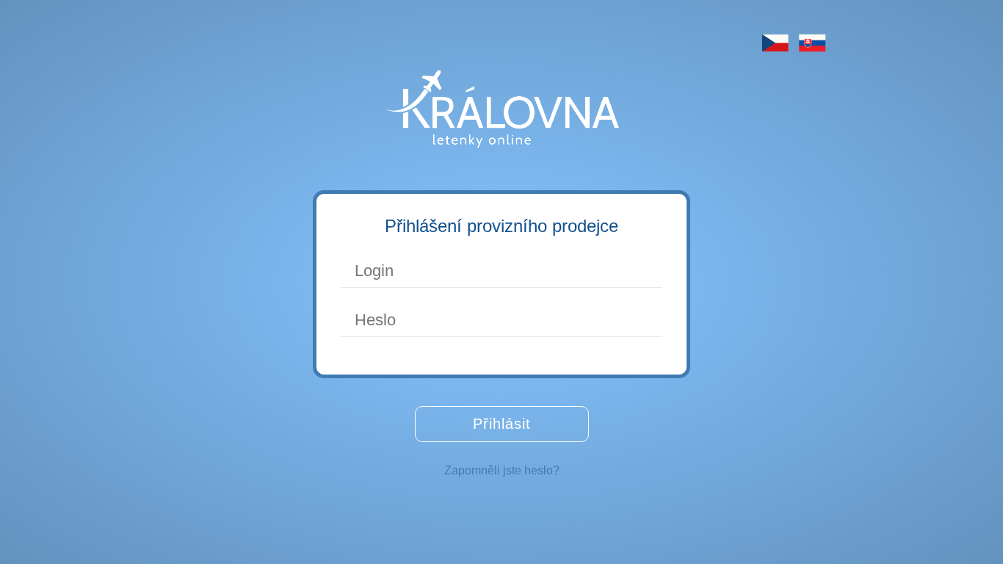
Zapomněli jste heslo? (502, 470)
